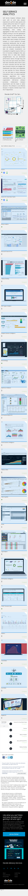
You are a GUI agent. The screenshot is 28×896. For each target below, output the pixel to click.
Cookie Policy (17, 873)
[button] (4, 757)
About (4, 873)
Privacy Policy (6, 876)
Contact (16, 874)
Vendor (16, 876)
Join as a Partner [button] (14, 834)
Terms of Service (6, 874)
